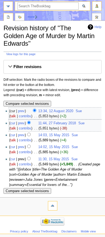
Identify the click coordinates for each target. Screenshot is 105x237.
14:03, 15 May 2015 (53, 135)
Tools (96, 17)
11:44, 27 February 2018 (57, 123)
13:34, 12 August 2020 (55, 111)
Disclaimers (69, 231)
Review (8, 17)
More (31, 16)
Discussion (19, 17)
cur (12, 123)
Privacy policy (19, 231)
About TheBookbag (44, 231)
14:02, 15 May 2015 (53, 147)
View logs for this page (21, 54)
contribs (25, 116)
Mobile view (88, 231)
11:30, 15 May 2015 (53, 159)
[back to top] (52, 206)
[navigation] (8, 6)
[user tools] (97, 6)
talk (13, 116)
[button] (52, 67)
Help (98, 27)
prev (21, 111)
